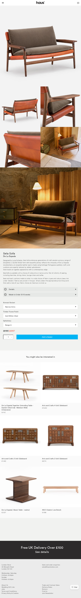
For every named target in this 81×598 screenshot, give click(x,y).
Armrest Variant (9, 303)
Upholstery (7, 321)
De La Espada (9, 256)
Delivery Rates (47, 587)
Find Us (44, 591)
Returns (44, 589)
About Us (5, 585)
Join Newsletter (47, 593)
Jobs (3, 589)
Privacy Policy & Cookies (10, 593)
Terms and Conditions (9, 591)
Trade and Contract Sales (50, 585)
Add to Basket (47, 337)
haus (37, 5)
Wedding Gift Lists (8, 587)
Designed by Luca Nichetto (12, 260)
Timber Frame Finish (10, 312)
